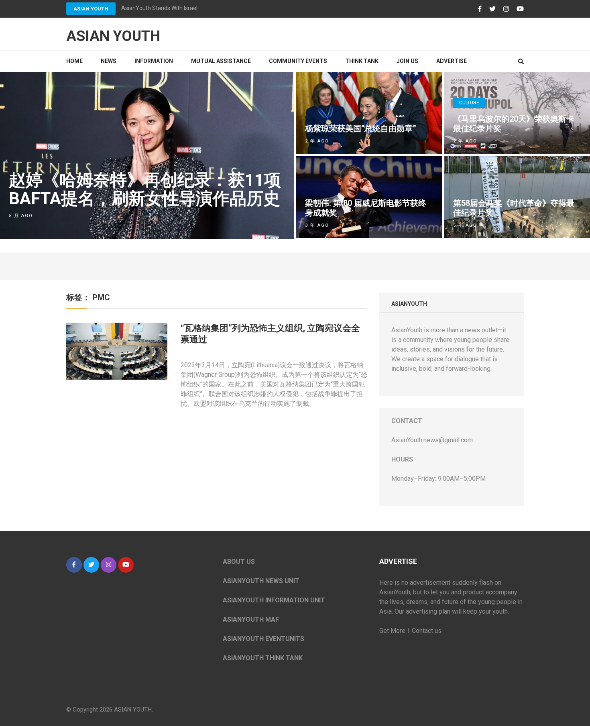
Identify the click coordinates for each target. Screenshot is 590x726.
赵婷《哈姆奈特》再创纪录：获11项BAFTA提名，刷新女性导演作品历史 (145, 189)
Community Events (298, 61)
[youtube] (126, 565)
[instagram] (108, 565)
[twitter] (91, 565)
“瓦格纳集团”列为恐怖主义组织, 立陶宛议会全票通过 (270, 333)
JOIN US (407, 61)
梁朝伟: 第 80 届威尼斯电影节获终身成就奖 (365, 208)
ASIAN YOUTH (90, 9)
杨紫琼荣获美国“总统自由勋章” (360, 128)
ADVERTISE (451, 61)
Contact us (426, 630)
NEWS (108, 61)
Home (74, 61)
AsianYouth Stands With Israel (159, 8)
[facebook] (74, 565)
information (153, 61)
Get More (392, 630)
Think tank (361, 61)
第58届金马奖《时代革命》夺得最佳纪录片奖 (513, 208)
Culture (469, 103)
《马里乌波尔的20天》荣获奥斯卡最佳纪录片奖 (513, 123)
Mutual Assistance (221, 61)
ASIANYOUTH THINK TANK (263, 658)
